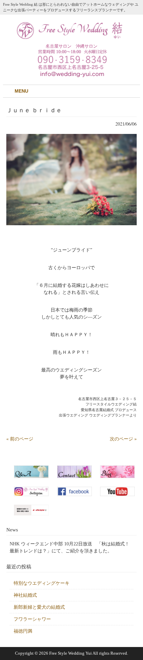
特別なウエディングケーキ (42, 583)
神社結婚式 (25, 595)
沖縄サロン (86, 46)
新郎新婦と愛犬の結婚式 (39, 607)
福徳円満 (23, 631)
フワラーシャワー (32, 619)
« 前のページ (19, 438)
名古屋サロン (59, 46)
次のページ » (123, 438)
